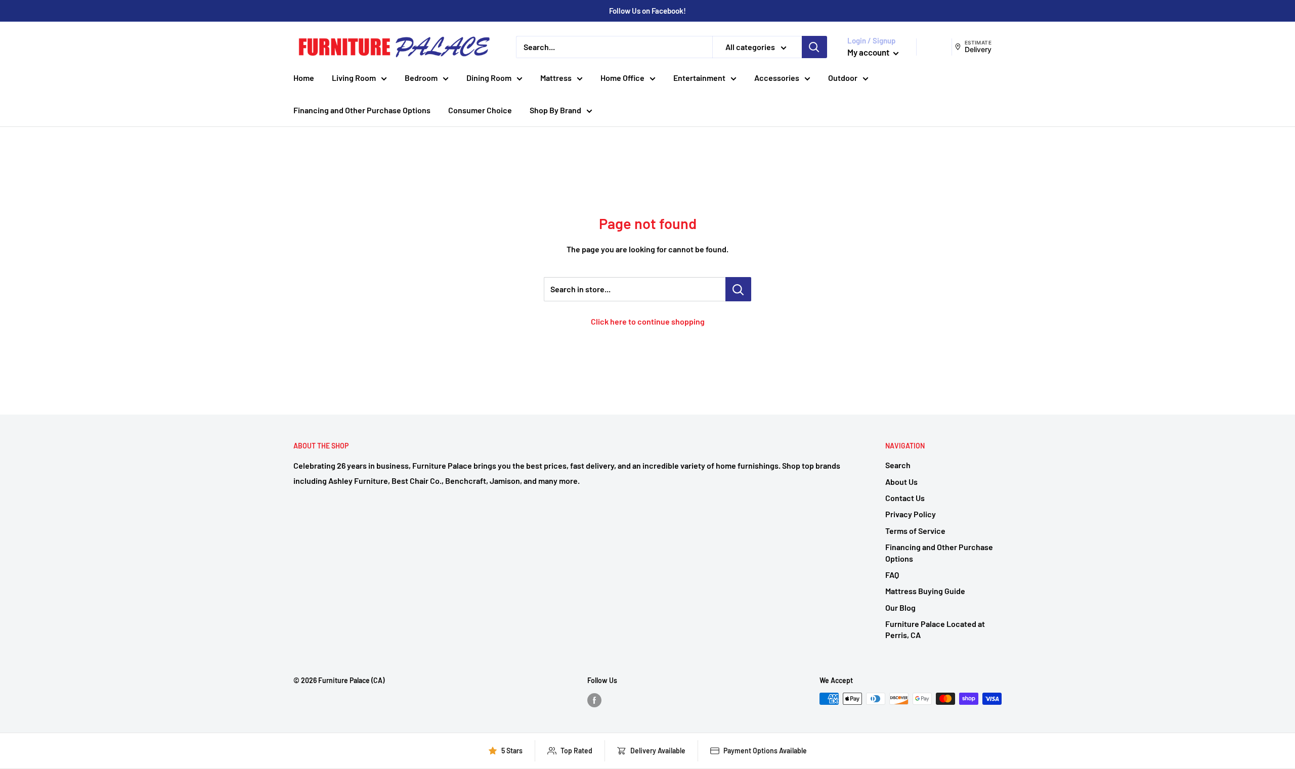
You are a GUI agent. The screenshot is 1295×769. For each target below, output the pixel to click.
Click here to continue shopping (648, 321)
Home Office (622, 77)
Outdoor (842, 77)
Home (303, 77)
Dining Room (488, 77)
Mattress (556, 77)
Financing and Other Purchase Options (361, 110)
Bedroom (421, 77)
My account (869, 52)
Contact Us (905, 498)
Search (898, 465)
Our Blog (900, 607)
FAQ (892, 574)
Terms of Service (915, 530)
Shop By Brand (555, 110)
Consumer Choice (480, 110)
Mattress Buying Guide (925, 591)
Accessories (776, 77)
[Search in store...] (738, 289)
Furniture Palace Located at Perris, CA (935, 629)
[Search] (814, 47)
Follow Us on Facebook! (647, 10)
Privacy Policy (910, 514)
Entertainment (699, 77)
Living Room (354, 77)
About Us (901, 481)
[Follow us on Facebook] (594, 700)
